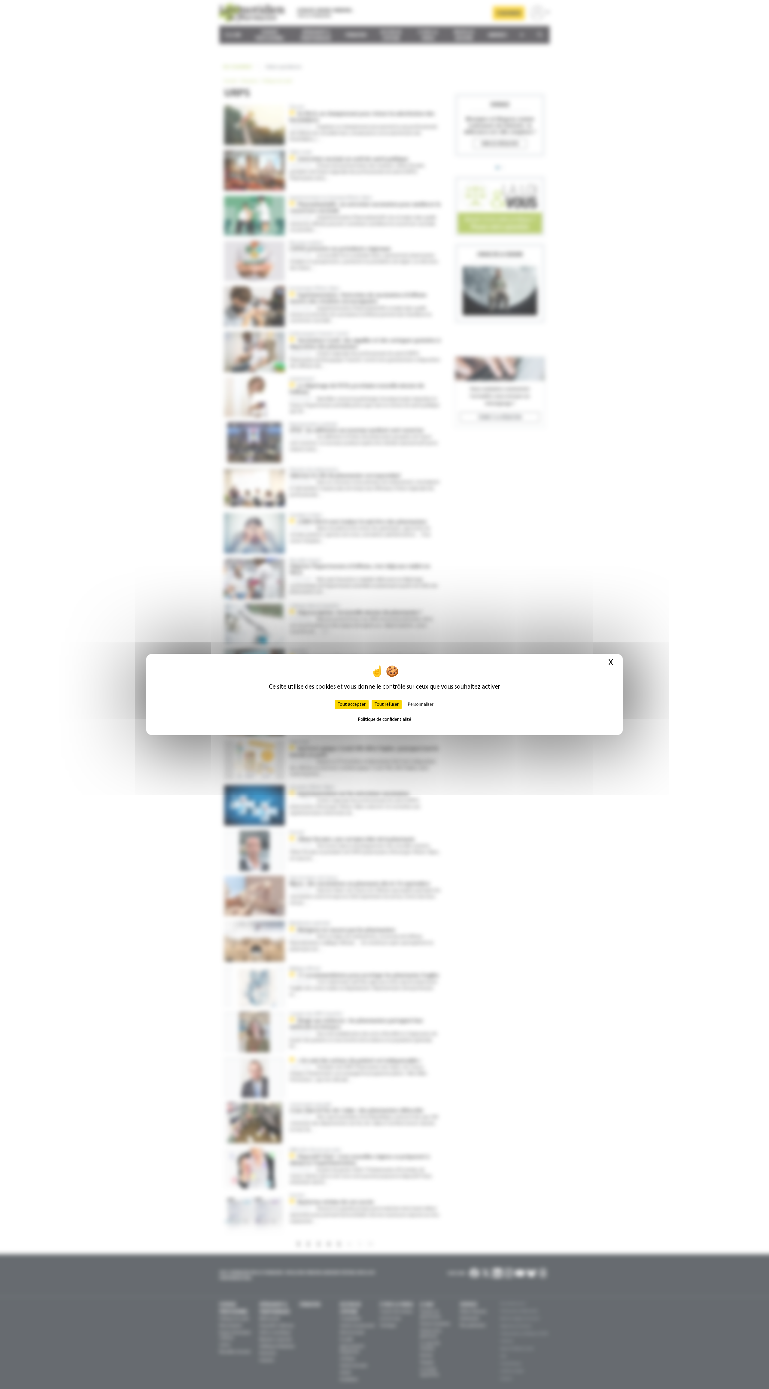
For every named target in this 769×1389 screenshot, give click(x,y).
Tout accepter (352, 704)
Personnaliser (420, 704)
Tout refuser (387, 704)
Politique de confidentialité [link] (384, 719)
